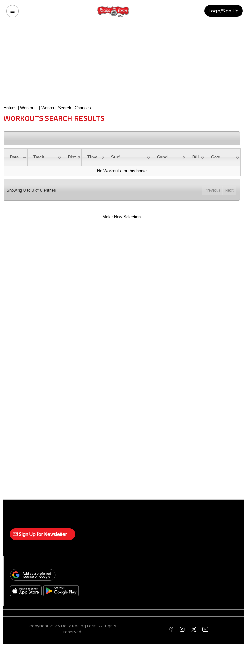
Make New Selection (121, 216)
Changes (83, 107)
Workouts (29, 107)
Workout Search (56, 107)
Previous (212, 190)
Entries (10, 107)
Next (229, 190)
